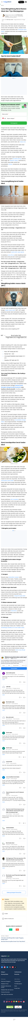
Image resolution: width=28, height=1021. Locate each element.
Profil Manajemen (18, 983)
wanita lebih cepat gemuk (17, 252)
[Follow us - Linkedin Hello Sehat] (7, 967)
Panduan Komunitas (5, 992)
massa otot (23, 141)
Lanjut (3, 679)
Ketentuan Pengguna (5, 981)
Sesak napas (9, 732)
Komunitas (16, 974)
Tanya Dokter (14, 668)
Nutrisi (2, 5)
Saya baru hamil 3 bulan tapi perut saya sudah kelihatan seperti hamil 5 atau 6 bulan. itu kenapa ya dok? (15, 810)
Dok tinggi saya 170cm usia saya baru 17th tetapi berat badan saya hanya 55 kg (16, 859)
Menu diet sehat (10, 717)
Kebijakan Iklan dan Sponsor (7, 989)
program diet (9, 761)
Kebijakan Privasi (4, 983)
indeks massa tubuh (10, 310)
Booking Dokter (4, 974)
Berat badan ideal (10, 842)
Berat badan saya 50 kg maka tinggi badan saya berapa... (16, 876)
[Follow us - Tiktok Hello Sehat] (15, 967)
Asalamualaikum (10, 827)
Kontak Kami (17, 988)
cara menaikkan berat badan (12, 776)
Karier (15, 986)
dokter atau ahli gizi (20, 650)
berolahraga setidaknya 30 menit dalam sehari (12, 627)
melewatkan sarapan (13, 577)
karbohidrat (14, 610)
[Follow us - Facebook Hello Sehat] (2, 967)
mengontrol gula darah (19, 595)
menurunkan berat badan (7, 480)
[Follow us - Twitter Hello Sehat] (10, 967)
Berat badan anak (10, 701)
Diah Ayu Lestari (10, 19)
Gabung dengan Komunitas (14, 892)
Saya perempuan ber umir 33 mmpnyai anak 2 (15, 793)
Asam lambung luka (10, 672)
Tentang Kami (17, 981)
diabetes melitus (14, 160)
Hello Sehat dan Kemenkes (7, 994)
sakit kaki (8, 686)
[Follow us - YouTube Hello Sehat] (13, 967)
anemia (10, 164)
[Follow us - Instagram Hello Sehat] (4, 967)
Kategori (3, 972)
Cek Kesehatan (17, 972)
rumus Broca (11, 255)
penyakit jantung (17, 158)
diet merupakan (14, 499)
